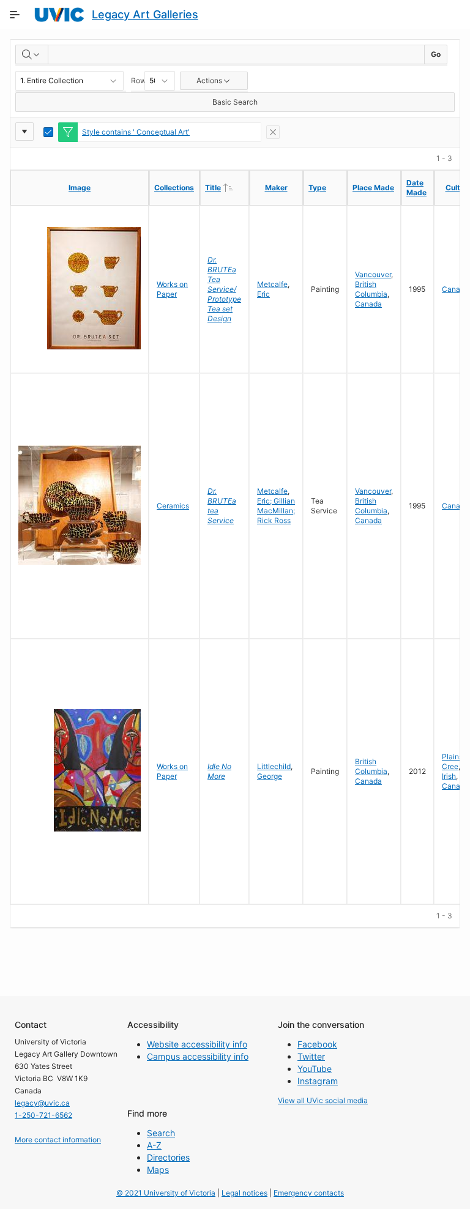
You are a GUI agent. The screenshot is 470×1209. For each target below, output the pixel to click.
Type (317, 187)
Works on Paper (172, 289)
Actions (209, 80)
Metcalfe (272, 284)
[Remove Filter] (273, 132)
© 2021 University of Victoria (165, 1192)
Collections (174, 187)
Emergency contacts (309, 1192)
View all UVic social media (323, 1100)
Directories (168, 1157)
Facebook (317, 1044)
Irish (449, 776)
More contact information (58, 1139)
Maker (276, 187)
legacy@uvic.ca (42, 1102)
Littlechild (274, 766)
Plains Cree (452, 761)
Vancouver (373, 274)
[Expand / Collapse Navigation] (14, 14)
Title (226, 187)
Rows (137, 80)
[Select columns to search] (31, 54)
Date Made (416, 187)
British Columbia (371, 289)
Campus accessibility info (197, 1056)
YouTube (314, 1068)
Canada (368, 303)
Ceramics (173, 505)
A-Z (154, 1145)
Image (80, 187)
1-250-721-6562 (43, 1115)
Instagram (317, 1081)
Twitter (311, 1056)
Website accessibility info (197, 1044)
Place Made (373, 187)
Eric (263, 294)
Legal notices (244, 1192)
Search (161, 1133)
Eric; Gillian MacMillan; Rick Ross (276, 510)
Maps (158, 1169)
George (269, 776)
